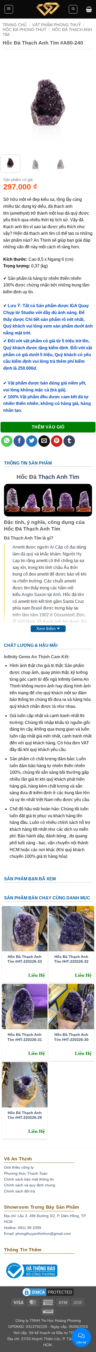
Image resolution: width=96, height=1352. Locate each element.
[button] (9, 9)
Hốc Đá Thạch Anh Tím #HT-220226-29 (24, 1115)
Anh (57, 594)
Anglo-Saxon (34, 594)
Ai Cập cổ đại (62, 547)
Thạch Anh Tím (58, 477)
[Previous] (9, 103)
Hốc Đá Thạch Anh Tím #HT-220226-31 (24, 1036)
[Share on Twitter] (32, 441)
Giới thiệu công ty (19, 1167)
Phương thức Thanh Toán (25, 1173)
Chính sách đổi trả (19, 1191)
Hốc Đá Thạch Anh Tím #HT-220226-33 (24, 959)
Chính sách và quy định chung (29, 1185)
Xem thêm (45, 628)
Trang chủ (15, 25)
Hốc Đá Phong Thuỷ (24, 29)
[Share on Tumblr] (69, 441)
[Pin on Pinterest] (56, 441)
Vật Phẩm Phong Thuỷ (56, 25)
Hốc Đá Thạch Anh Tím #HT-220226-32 (71, 959)
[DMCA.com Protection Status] (48, 1294)
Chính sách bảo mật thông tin (29, 1179)
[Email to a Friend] (44, 441)
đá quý (27, 554)
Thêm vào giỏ (48, 427)
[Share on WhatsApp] (7, 441)
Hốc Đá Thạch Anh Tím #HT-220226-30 (71, 1036)
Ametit (19, 547)
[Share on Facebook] (19, 441)
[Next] (87, 103)
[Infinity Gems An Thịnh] (48, 9)
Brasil (36, 608)
